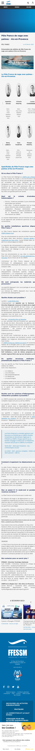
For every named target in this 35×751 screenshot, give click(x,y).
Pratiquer (17, 7)
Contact (18, 693)
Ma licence (29, 7)
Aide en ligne (26, 693)
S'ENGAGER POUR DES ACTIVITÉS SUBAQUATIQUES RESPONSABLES (17, 720)
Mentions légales (10, 692)
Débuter (5, 7)
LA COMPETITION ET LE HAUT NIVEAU (17, 714)
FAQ (13, 693)
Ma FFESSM (17, 695)
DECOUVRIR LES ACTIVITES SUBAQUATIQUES (17, 704)
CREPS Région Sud (7, 233)
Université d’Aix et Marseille (17, 319)
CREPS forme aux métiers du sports (14, 343)
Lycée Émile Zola (13, 301)
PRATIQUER (19, 709)
